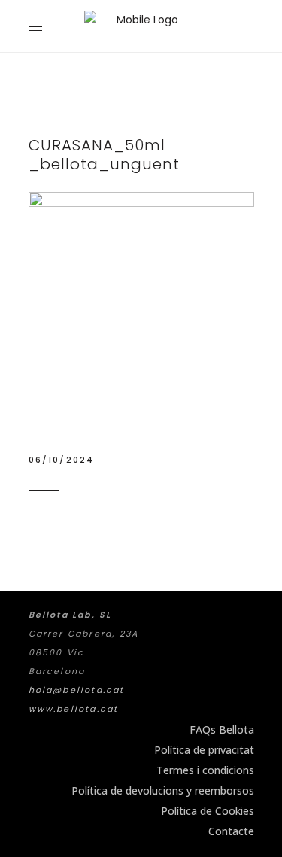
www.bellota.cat (74, 709)
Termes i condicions (205, 770)
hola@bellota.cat (77, 690)
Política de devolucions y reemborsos (162, 790)
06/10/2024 (62, 460)
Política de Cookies (207, 811)
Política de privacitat (204, 750)
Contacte (231, 831)
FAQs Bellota (222, 729)
